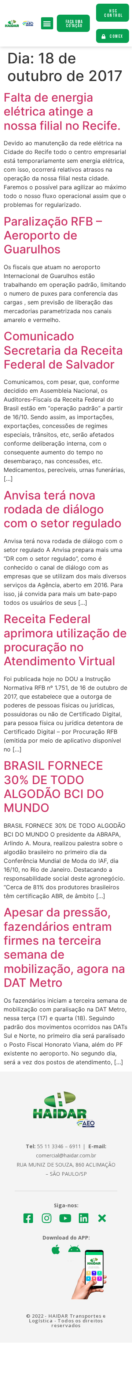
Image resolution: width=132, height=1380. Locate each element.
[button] (47, 23)
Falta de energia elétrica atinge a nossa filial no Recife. (62, 111)
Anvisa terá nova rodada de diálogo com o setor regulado (62, 509)
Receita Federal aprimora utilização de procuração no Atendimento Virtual (65, 640)
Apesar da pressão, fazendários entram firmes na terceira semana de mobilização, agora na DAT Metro (64, 947)
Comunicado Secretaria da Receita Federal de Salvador (63, 350)
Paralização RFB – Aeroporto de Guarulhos (53, 235)
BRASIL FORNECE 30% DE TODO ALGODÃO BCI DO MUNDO (54, 786)
